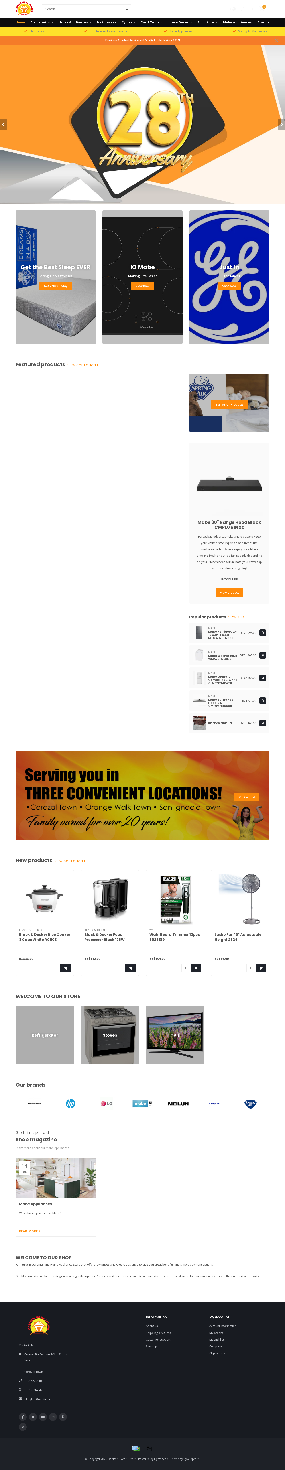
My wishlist (216, 1339)
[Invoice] (149, 1448)
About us (152, 1326)
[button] (3, 124)
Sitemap (151, 1346)
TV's (148, 1008)
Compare (215, 1346)
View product (229, 592)
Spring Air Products (229, 404)
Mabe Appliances (237, 22)
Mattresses (106, 22)
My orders (216, 1333)
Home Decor (178, 22)
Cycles (127, 22)
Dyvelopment (191, 1459)
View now (142, 286)
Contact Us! (247, 797)
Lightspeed (161, 1459)
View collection (82, 365)
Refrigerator (24, 1008)
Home (20, 22)
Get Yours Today (55, 286)
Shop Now (229, 286)
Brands (263, 22)
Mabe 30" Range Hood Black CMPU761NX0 (229, 524)
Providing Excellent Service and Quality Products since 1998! (142, 40)
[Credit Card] (135, 1448)
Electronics (40, 22)
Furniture (206, 22)
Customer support (158, 1339)
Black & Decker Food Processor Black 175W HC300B (104, 939)
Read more (29, 1231)
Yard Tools (150, 22)
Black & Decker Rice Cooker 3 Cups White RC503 (44, 937)
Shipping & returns (158, 1333)
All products (217, 1353)
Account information (222, 1326)
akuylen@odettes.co (38, 1399)
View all (235, 617)
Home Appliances (73, 22)
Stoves (85, 1008)
